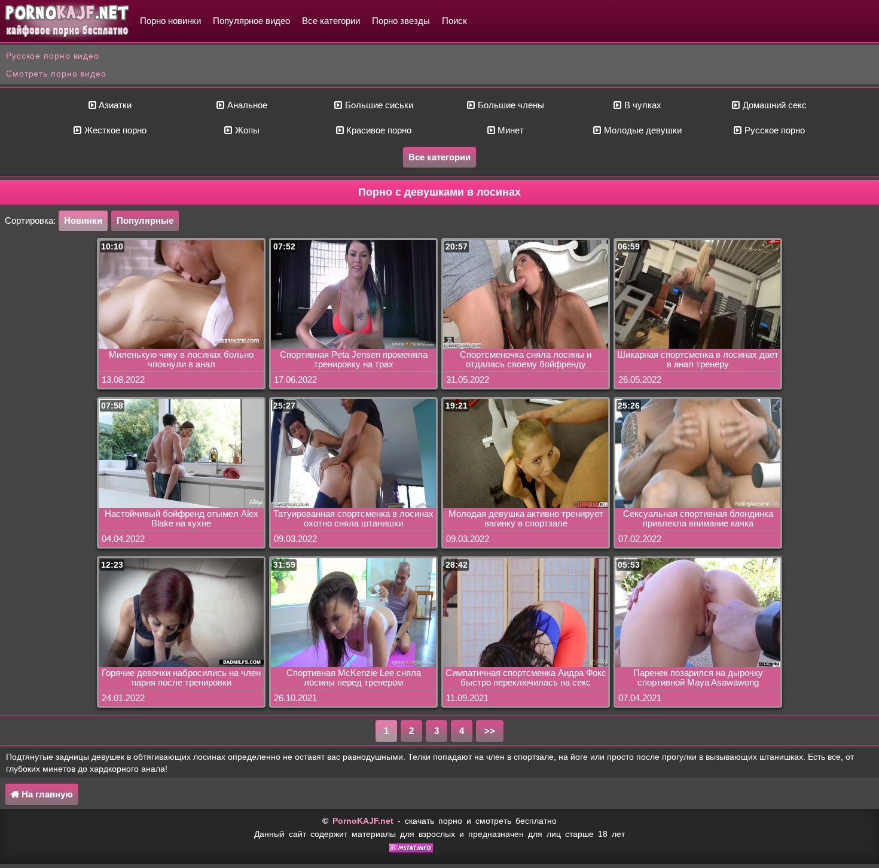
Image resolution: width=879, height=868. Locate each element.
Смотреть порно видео (56, 73)
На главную (46, 794)
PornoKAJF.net (362, 821)
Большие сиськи (378, 105)
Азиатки (114, 105)
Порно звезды (401, 21)
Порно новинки (170, 21)
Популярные (145, 220)
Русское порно (773, 130)
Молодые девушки (642, 130)
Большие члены (509, 105)
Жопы (246, 130)
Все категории (331, 21)
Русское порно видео (52, 55)
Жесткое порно (114, 130)
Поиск (454, 21)
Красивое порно (377, 130)
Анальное (246, 105)
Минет (509, 130)
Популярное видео (251, 21)
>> (489, 731)
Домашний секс (773, 105)
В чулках (641, 105)
